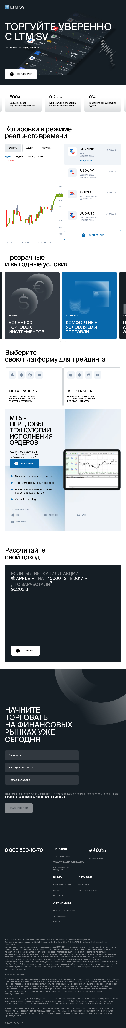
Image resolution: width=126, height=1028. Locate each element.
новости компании (64, 911)
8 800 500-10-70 (24, 850)
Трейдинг (60, 849)
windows (21, 522)
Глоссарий (84, 885)
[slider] (51, 583)
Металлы (58, 896)
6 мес (41, 157)
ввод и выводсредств (61, 868)
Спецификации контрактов (68, 862)
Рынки (58, 877)
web (84, 515)
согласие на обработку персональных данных (35, 796)
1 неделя (19, 157)
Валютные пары (62, 885)
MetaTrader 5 (96, 859)
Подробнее (86, 161)
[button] (21, 74)
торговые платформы (97, 850)
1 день (8, 157)
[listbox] (23, 579)
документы (59, 916)
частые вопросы (87, 890)
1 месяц (31, 157)
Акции (56, 890)
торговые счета (62, 856)
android (53, 515)
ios (18, 515)
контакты (58, 922)
